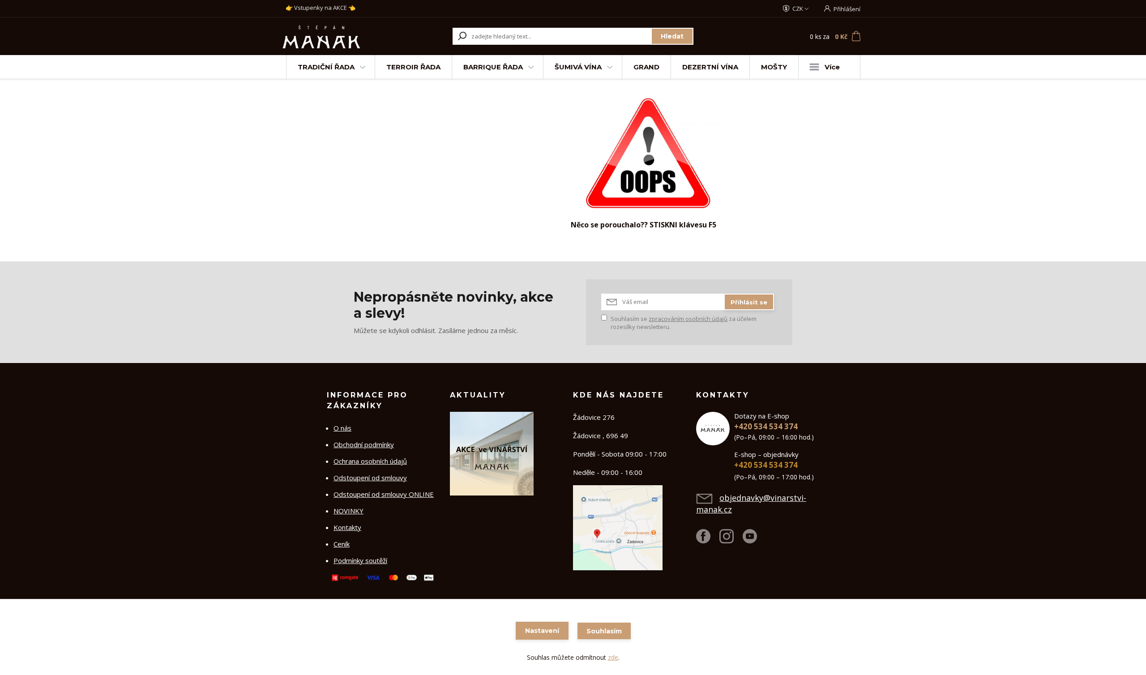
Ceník (342, 543)
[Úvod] (336, 36)
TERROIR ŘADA (413, 67)
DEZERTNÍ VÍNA (710, 67)
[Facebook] (707, 539)
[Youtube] (754, 539)
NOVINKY (348, 510)
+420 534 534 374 (766, 426)
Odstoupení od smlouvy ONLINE (384, 494)
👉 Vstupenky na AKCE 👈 (320, 8)
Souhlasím (604, 631)
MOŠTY (774, 67)
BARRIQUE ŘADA (493, 67)
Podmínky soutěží (360, 560)
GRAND (646, 67)
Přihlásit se (749, 302)
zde (613, 657)
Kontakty (347, 527)
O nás (342, 427)
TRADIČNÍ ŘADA (326, 67)
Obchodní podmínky (364, 444)
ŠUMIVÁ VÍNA (578, 67)
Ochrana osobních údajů (370, 461)
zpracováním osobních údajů (688, 319)
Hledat (672, 36)
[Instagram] (731, 539)
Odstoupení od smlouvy (370, 477)
